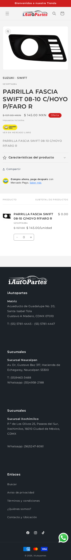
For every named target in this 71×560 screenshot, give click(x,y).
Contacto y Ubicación (22, 517)
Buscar (12, 484)
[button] (7, 14)
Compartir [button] (13, 169)
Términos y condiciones (23, 500)
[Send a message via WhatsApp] (63, 538)
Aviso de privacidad (20, 492)
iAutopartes (39, 555)
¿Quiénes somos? (19, 509)
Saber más (36, 182)
